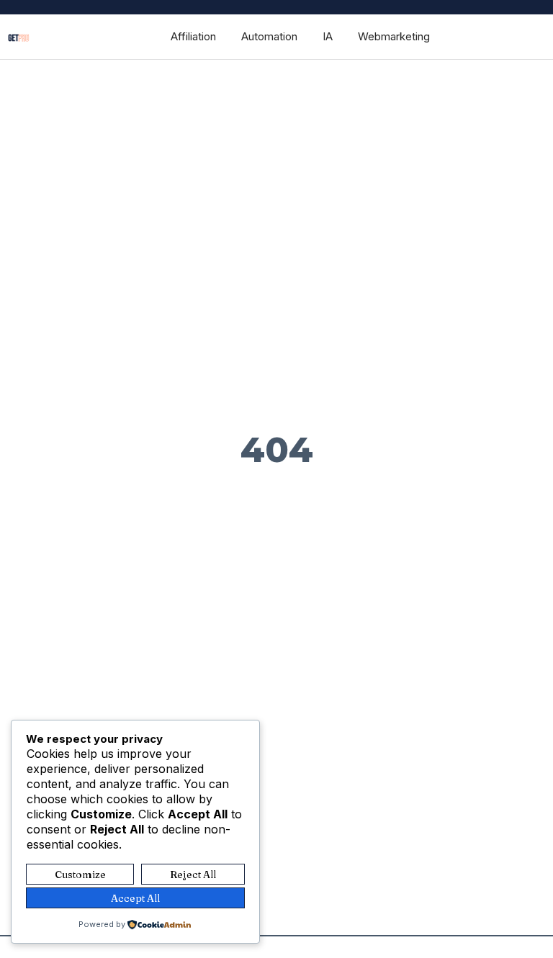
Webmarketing (394, 36)
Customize (80, 874)
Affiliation (193, 36)
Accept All (135, 898)
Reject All (193, 874)
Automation (269, 36)
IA (328, 36)
